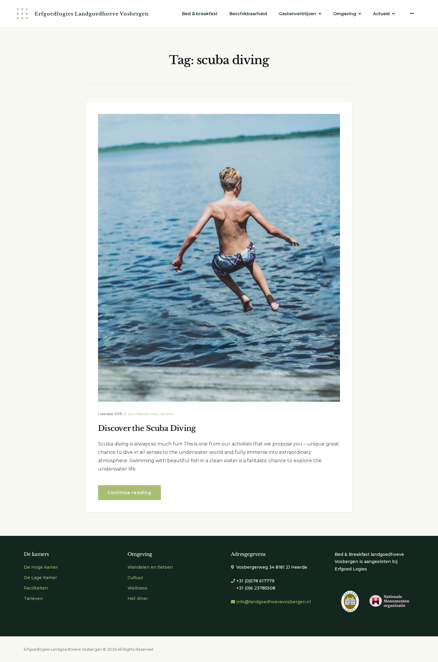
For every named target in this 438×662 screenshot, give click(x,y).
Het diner (138, 598)
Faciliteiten (36, 588)
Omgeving (344, 13)
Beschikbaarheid (248, 13)
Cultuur (135, 577)
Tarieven (33, 598)
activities (135, 414)
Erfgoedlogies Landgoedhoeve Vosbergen (92, 14)
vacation (166, 414)
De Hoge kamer (41, 567)
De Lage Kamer (40, 577)
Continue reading (134, 495)
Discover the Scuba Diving (146, 428)
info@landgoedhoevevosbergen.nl (273, 601)
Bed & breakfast (200, 13)
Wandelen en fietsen (150, 567)
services (151, 414)
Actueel (381, 13)
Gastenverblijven (297, 13)
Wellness (137, 588)
